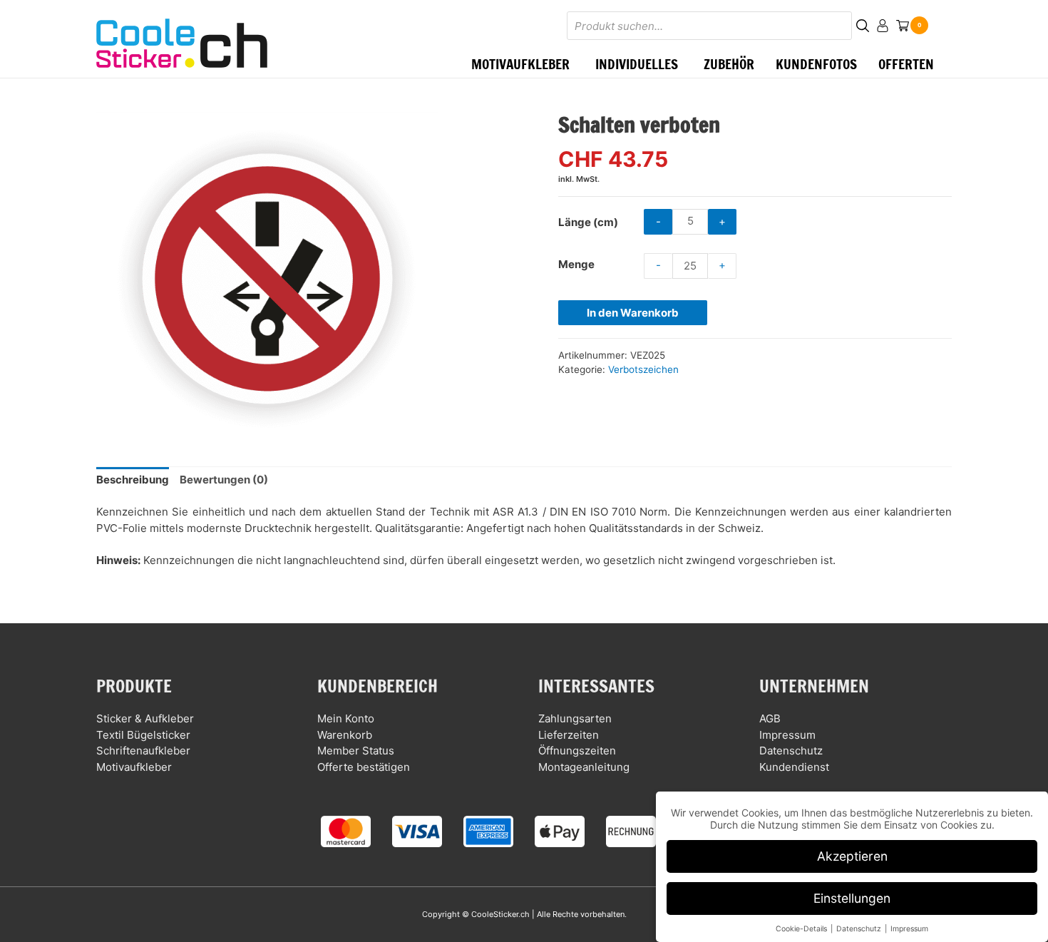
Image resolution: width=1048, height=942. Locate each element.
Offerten (906, 64)
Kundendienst (794, 767)
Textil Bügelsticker (143, 735)
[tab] (132, 480)
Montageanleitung (584, 767)
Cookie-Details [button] (802, 928)
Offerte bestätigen (363, 767)
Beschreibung (132, 479)
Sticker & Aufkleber (145, 718)
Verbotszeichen (643, 369)
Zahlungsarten (575, 718)
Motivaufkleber (134, 767)
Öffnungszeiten (577, 750)
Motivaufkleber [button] (520, 64)
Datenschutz (791, 750)
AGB (770, 718)
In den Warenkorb (633, 312)
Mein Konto (345, 718)
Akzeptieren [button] (852, 856)
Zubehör (729, 64)
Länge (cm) (588, 222)
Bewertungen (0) (224, 479)
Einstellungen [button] (851, 898)
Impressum (787, 735)
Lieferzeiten (568, 735)
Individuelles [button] (636, 64)
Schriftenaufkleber (143, 750)
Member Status (355, 750)
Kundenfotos (816, 64)
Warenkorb (344, 735)
